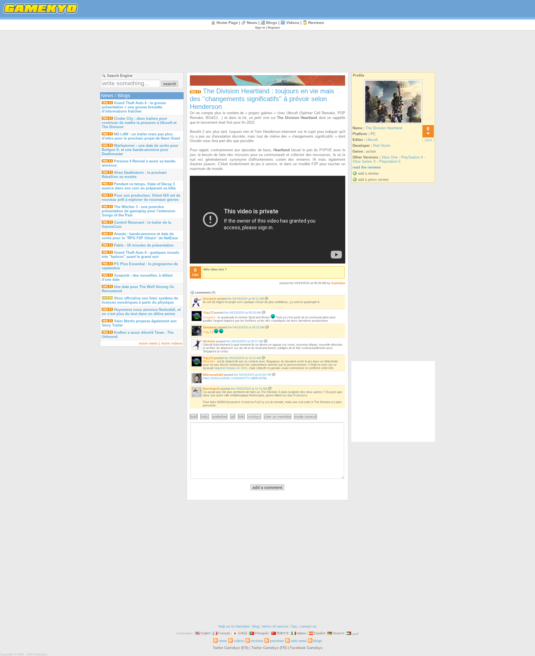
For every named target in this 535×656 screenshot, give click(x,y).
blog (255, 626)
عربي (355, 633)
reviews (316, 22)
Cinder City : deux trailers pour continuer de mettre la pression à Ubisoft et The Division (139, 122)
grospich (210, 298)
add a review (368, 173)
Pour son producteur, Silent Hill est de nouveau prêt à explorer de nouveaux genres (141, 197)
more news (148, 343)
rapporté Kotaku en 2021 (230, 368)
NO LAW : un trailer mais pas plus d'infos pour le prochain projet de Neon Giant (141, 136)
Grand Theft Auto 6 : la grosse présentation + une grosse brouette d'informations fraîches (134, 107)
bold (193, 416)
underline (219, 416)
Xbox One (389, 157)
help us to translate (233, 626)
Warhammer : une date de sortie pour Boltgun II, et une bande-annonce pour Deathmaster (140, 149)
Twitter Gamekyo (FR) (269, 648)
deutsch (338, 633)
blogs (271, 22)
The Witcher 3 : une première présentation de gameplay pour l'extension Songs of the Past (138, 211)
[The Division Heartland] (393, 124)
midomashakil (213, 374)
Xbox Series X (364, 161)
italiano (301, 633)
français (224, 633)
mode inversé (305, 416)
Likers (428, 139)
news (252, 22)
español (319, 633)
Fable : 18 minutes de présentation (144, 245)
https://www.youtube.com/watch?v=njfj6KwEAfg (235, 378)
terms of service (275, 626)
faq (293, 626)
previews (277, 641)
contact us (308, 626)
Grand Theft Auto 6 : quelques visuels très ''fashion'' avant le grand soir (140, 254)
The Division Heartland (384, 128)
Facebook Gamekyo (306, 648)
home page (227, 22)
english (205, 633)
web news (299, 641)
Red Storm (381, 145)
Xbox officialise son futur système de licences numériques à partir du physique (140, 300)
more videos (172, 343)
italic (204, 416)
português (262, 633)
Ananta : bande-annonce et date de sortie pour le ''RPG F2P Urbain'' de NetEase (140, 236)
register (274, 27)
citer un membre (277, 416)
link (241, 416)
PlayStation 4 (412, 157)
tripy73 (208, 312)
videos (292, 22)
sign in (260, 27)
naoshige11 (211, 388)
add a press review (373, 179)
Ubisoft (372, 140)
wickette (209, 341)
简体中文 (283, 633)
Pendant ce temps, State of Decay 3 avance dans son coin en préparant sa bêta (139, 186)
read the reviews (366, 167)
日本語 (242, 633)
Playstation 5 (389, 161)
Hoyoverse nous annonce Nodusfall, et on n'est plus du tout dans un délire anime (141, 312)
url (233, 416)
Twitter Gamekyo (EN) (230, 648)
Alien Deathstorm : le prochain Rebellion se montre (134, 174)
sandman (210, 327)
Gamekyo (338, 283)
